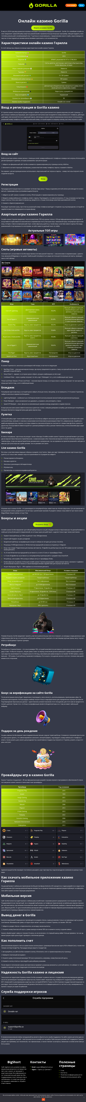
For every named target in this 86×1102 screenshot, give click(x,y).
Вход (81, 5)
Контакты (64, 1073)
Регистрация (71, 5)
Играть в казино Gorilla (43, 28)
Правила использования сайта (71, 1077)
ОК (43, 1099)
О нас (62, 1070)
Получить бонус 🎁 (43, 524)
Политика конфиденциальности (71, 1075)
